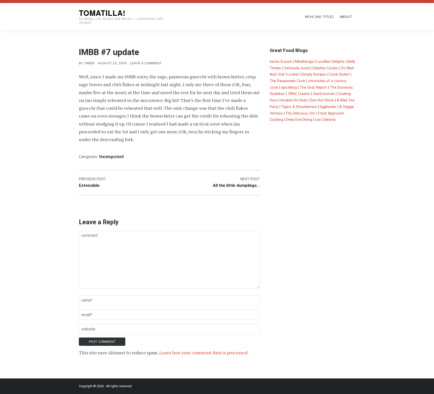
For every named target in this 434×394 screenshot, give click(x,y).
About (346, 17)
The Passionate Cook (287, 81)
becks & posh (281, 61)
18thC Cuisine (299, 93)
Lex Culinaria (325, 119)
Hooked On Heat (293, 100)
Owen (89, 63)
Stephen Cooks (325, 68)
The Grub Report (313, 87)
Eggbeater (328, 106)
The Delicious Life (300, 113)
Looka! (293, 74)
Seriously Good (296, 68)
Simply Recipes (313, 74)
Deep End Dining (299, 119)
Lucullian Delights (330, 61)
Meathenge (304, 61)
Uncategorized (111, 156)
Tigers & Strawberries (299, 106)
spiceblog (289, 87)
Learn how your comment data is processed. (203, 353)
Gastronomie (324, 93)
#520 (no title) (319, 17)
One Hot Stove (322, 100)
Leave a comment (146, 63)
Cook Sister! (339, 74)
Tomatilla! (102, 13)
